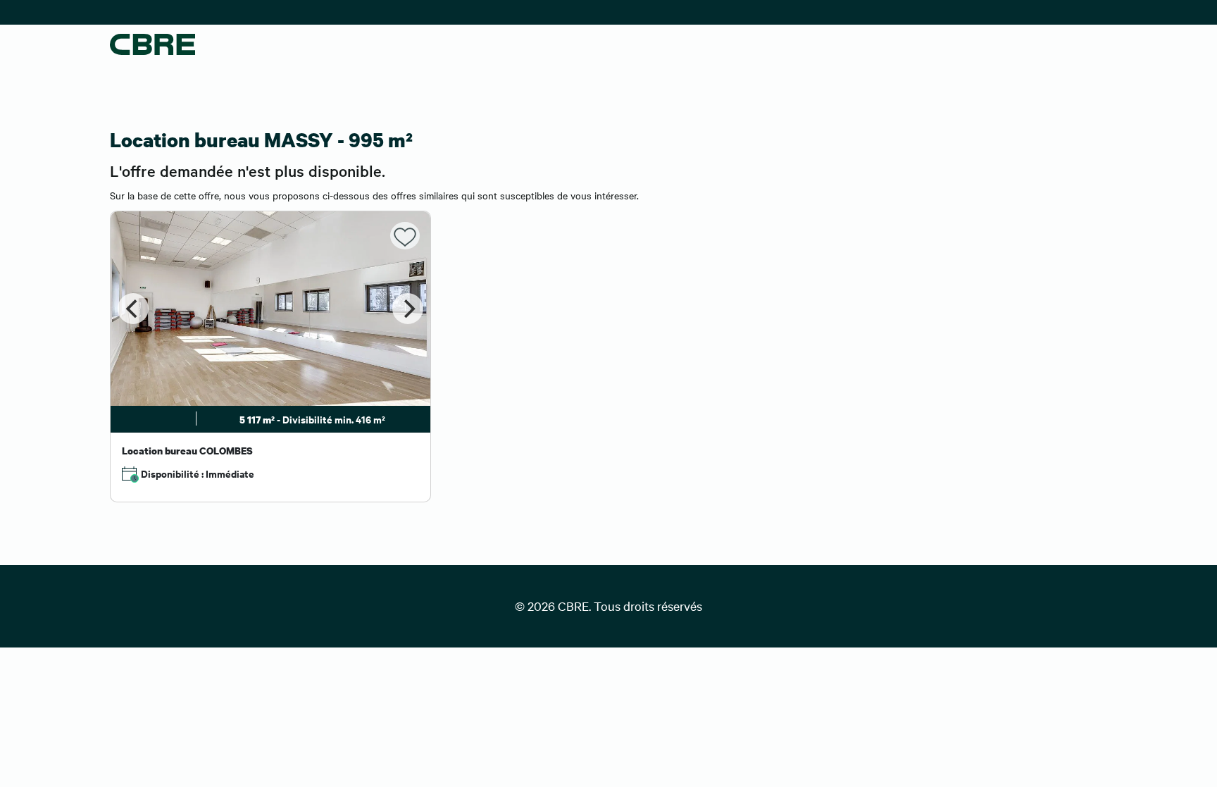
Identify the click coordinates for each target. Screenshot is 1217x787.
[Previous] (133, 308)
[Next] (407, 308)
